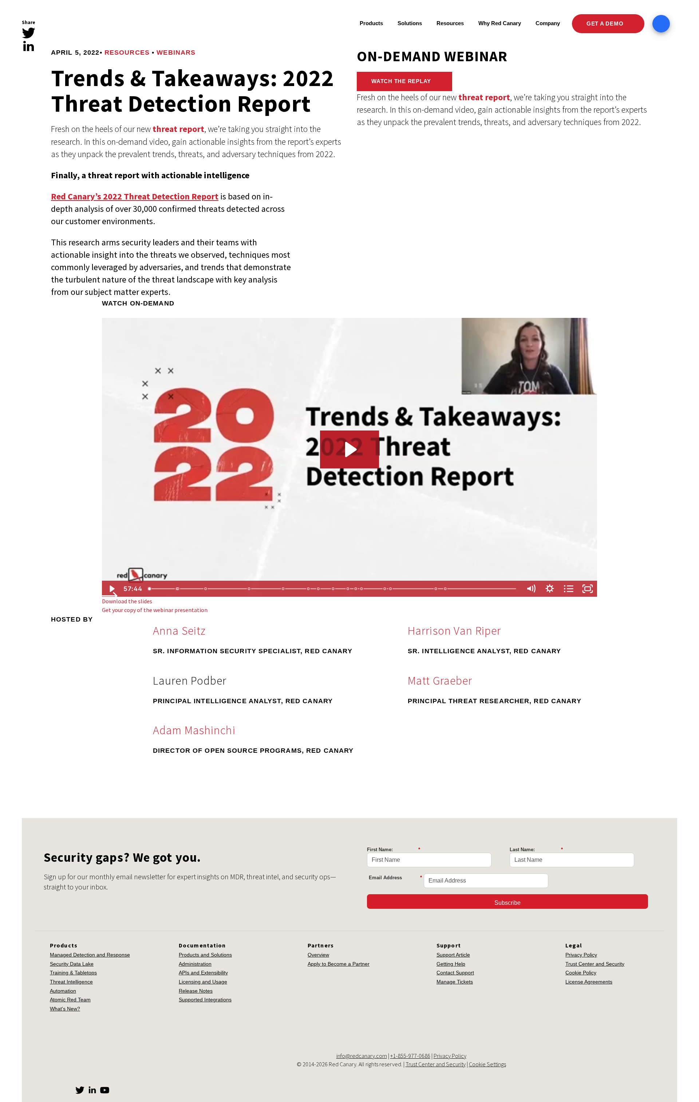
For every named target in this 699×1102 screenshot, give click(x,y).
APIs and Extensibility (203, 973)
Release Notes (196, 991)
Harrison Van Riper (454, 630)
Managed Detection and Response (90, 955)
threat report (178, 129)
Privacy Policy (581, 955)
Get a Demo (606, 23)
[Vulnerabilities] (249, 589)
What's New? (65, 1009)
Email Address (395, 877)
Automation (63, 991)
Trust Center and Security (594, 964)
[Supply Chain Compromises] (205, 589)
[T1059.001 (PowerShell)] (391, 589)
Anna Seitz (179, 630)
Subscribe (507, 903)
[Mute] (530, 589)
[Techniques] (362, 589)
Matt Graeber (440, 680)
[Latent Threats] (348, 589)
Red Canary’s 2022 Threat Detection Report (134, 196)
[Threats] (308, 589)
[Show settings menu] (549, 589)
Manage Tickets (455, 982)
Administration (195, 964)
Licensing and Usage (203, 982)
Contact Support (455, 973)
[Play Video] (111, 589)
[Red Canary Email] (28, 58)
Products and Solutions (205, 955)
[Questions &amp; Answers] (446, 589)
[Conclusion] (437, 589)
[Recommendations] (283, 589)
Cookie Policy (580, 973)
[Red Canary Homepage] (86, 24)
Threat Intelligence (71, 982)
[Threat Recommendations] (356, 589)
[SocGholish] (319, 589)
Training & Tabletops (73, 973)
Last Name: (536, 849)
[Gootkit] (333, 589)
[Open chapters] (568, 589)
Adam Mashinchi (194, 730)
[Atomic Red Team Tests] (385, 589)
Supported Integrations (205, 999)
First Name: (393, 849)
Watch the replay (402, 81)
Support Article (453, 955)
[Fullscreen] (587, 589)
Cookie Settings (487, 1064)
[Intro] (149, 589)
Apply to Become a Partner (339, 964)
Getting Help (451, 964)
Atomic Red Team (70, 999)
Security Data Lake (72, 964)
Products (371, 23)
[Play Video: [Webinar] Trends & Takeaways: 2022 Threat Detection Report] (349, 449)
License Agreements (588, 982)
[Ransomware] (178, 589)
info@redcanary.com (361, 1055)
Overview (318, 955)
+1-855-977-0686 (410, 1055)
